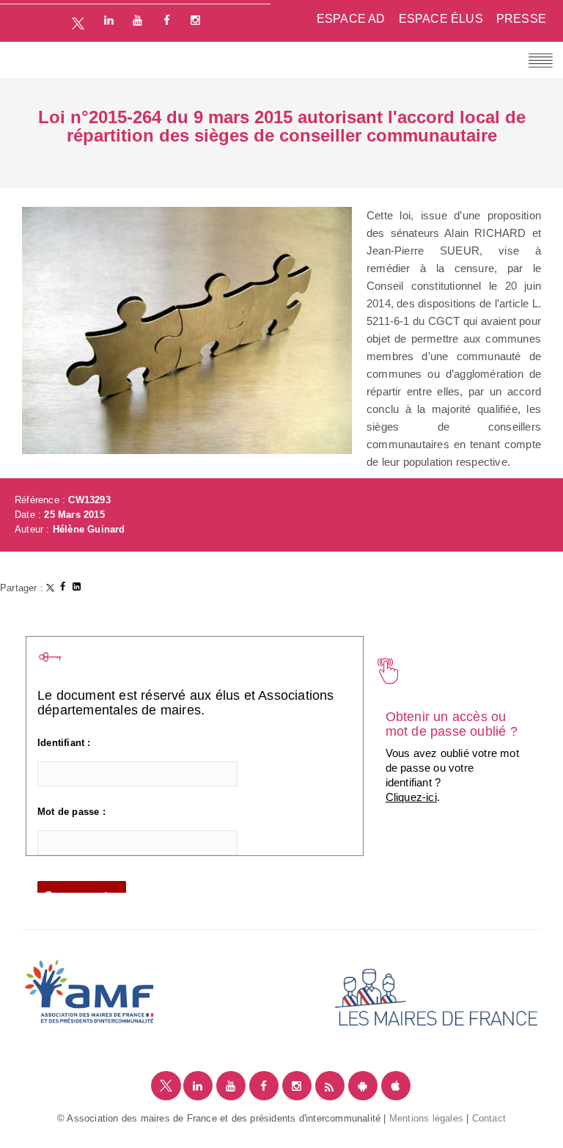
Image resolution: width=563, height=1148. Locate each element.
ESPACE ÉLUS (441, 18)
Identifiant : (64, 742)
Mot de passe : (71, 811)
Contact (489, 1118)
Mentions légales (426, 1118)
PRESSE (521, 18)
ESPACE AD (351, 18)
